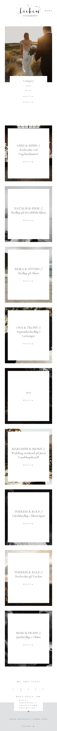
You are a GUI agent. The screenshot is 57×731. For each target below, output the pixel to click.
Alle (28, 90)
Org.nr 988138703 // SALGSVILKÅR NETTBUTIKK (28, 704)
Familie (28, 102)
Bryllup (28, 96)
